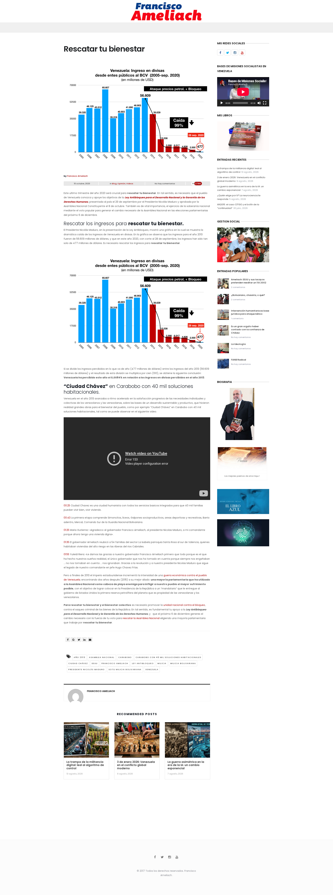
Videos (129, 183)
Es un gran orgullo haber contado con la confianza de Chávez (247, 329)
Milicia (161, 663)
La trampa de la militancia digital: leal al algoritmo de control (85, 765)
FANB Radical (238, 359)
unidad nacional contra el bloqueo (184, 605)
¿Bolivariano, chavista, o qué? (248, 295)
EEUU (95, 663)
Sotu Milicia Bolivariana (125, 669)
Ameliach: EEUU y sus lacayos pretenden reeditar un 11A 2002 (248, 281)
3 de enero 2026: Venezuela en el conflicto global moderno (136, 765)
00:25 (67, 505)
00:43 (67, 517)
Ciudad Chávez (78, 663)
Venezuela (152, 669)
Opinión (121, 183)
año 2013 (79, 657)
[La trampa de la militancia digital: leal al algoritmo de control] (86, 741)
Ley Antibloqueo (143, 663)
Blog (114, 183)
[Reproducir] (221, 103)
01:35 (66, 542)
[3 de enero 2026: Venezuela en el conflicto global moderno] (137, 741)
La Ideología (238, 344)
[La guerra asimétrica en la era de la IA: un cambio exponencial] (187, 741)
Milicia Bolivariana (183, 663)
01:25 (66, 530)
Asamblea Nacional (101, 657)
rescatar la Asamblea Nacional (141, 618)
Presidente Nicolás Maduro (86, 669)
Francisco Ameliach (77, 176)
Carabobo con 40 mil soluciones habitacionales (168, 657)
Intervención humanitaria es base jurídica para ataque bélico (250, 312)
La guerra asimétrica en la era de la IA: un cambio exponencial (186, 765)
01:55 (66, 554)
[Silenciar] (259, 103)
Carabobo (125, 657)
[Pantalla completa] (264, 103)
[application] (243, 91)
